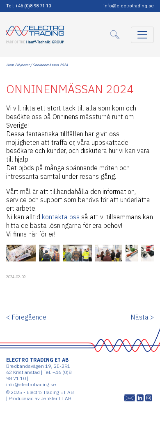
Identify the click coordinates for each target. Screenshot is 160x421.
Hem (10, 65)
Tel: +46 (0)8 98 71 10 (28, 6)
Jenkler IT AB (56, 398)
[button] (117, 34)
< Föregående (26, 317)
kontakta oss (61, 217)
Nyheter (23, 65)
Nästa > (142, 317)
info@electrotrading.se (128, 6)
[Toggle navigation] (142, 35)
